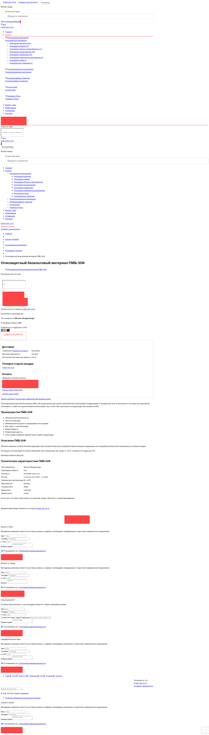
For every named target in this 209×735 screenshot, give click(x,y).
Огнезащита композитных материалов (29, 190)
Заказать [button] (12, 557)
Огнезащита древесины (23, 187)
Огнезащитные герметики (24, 196)
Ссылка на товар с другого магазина (16, 617)
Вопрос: (4, 583)
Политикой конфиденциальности (32, 551)
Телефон (5, 538)
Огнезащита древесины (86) (21, 54)
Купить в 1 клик (15, 301)
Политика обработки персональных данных (22, 698)
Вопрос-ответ (10, 105)
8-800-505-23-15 (28, 309)
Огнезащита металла (22, 176)
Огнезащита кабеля (22, 179)
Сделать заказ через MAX (12, 390)
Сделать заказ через (10, 394)
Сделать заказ (77, 518)
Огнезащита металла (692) (20, 43)
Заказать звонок (14, 120)
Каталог (8, 34)
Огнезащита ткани (21, 193)
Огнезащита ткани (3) (18, 60)
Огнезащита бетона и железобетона (28, 182)
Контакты (9, 113)
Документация (45, 399)
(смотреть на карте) (20, 350)
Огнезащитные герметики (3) (21, 63)
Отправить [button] (12, 633)
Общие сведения (8, 399)
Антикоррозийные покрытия (16, 81)
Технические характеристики (26, 399)
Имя (3, 536)
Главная (8, 31)
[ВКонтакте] (2, 330)
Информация (10, 107)
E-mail (3, 541)
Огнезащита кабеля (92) (19, 46)
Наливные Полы (12, 99)
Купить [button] (13, 294)
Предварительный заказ (20, 383)
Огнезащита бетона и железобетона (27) (26, 49)
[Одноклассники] (5, 330)
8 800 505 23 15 (8, 367)
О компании (10, 110)
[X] (8, 330)
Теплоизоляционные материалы (18, 72)
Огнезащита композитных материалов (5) (26, 57)
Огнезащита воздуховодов (24, 185)
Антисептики (10, 90)
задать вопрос (13, 335)
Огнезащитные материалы (16, 40)
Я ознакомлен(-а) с (24, 551)
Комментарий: (6, 546)
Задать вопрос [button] (13, 593)
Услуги (42, 676)
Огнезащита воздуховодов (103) (22, 52)
